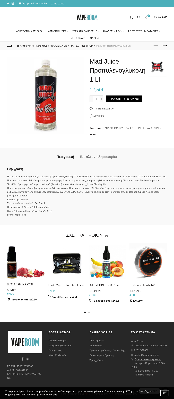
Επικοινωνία (96, 345)
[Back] (9, 45)
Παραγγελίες (55, 350)
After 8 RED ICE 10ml (20, 283)
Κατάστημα (41, 46)
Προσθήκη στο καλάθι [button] (24, 299)
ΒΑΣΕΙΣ (130, 128)
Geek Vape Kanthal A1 (142, 285)
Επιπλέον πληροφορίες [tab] (99, 157)
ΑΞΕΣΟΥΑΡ (77, 38)
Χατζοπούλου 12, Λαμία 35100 (150, 345)
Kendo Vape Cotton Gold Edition (66, 285)
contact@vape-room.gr (146, 355)
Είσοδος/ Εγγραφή (131, 17)
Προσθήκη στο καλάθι (124, 99)
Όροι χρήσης (96, 360)
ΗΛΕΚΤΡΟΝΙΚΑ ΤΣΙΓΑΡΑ (28, 31)
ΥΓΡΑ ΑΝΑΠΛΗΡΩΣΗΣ (84, 31)
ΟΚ (164, 393)
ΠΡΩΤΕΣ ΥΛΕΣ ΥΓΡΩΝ (81, 46)
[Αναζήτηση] (139, 17)
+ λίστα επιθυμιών (103, 108)
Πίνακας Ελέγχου (57, 340)
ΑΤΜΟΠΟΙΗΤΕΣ (57, 31)
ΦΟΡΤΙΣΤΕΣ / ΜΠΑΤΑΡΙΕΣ (143, 31)
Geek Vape (135, 291)
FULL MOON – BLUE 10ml (104, 285)
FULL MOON (95, 291)
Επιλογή (138, 300)
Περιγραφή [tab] (65, 157)
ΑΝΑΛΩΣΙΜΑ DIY (112, 31)
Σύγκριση (98, 116)
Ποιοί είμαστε (96, 340)
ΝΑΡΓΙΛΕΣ (96, 38)
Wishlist (148, 16)
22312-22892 (141, 350)
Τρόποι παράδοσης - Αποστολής (107, 350)
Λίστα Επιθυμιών (57, 355)
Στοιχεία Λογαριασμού (60, 345)
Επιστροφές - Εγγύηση (102, 355)
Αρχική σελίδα (27, 46)
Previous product (156, 45)
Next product (164, 45)
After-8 (11, 290)
